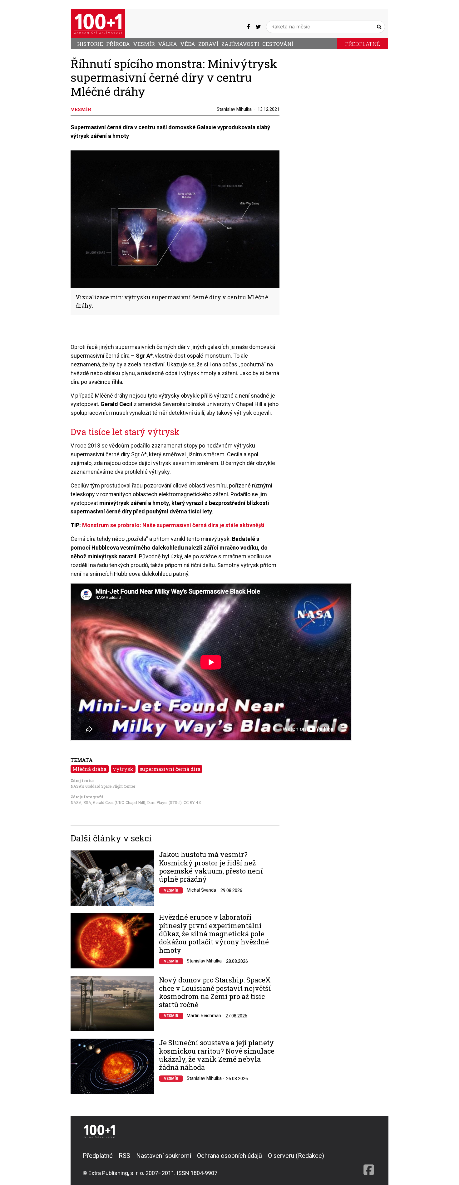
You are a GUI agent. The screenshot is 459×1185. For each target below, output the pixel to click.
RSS (124, 1155)
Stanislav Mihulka (234, 109)
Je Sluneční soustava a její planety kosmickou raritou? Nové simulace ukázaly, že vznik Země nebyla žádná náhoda (216, 1055)
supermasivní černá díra (170, 769)
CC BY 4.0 (192, 802)
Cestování (278, 43)
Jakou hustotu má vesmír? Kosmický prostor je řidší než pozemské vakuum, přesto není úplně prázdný (211, 867)
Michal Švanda (201, 890)
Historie (90, 43)
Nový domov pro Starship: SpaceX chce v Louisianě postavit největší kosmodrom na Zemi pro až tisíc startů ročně (215, 992)
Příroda (118, 43)
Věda (187, 43)
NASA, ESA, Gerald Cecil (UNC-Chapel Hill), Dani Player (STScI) (126, 802)
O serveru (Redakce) (296, 1155)
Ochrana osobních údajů (229, 1155)
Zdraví (208, 43)
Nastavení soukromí (163, 1155)
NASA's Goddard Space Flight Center (103, 786)
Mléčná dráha (89, 769)
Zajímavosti (240, 43)
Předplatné (362, 43)
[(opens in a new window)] (248, 26)
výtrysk (123, 769)
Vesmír (144, 43)
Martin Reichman (204, 1015)
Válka (167, 43)
